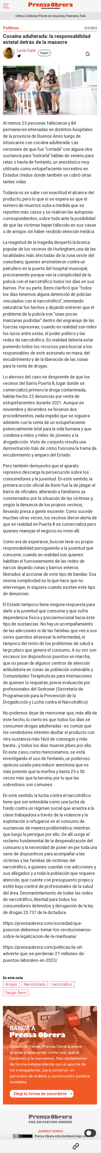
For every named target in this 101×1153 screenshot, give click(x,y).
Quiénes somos (50, 1131)
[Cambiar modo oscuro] (90, 1133)
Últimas (20, 16)
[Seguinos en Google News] (86, 54)
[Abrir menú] (6, 6)
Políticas (11, 28)
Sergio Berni (15, 992)
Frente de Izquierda (52, 16)
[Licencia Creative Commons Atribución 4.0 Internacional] (23, 1136)
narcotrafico (62, 984)
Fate (83, 16)
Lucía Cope (26, 50)
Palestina (72, 16)
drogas (11, 984)
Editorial (32, 16)
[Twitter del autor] (19, 55)
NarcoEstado (35, 984)
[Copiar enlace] (75, 1146)
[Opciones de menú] (50, 1142)
